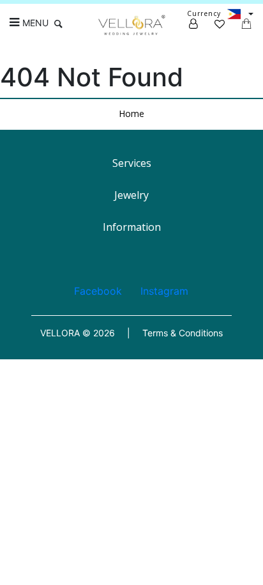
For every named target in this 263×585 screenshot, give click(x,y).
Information (132, 227)
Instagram (164, 291)
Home (131, 113)
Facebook (98, 291)
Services (131, 163)
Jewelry (131, 195)
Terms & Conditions (182, 332)
